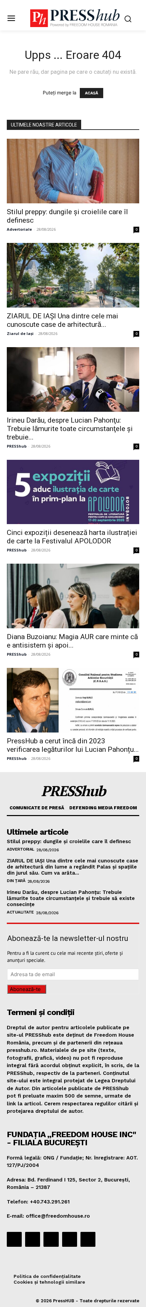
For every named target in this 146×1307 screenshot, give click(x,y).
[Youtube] (87, 1239)
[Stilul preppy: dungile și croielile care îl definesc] (73, 171)
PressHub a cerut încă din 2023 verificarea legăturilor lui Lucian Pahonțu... (73, 745)
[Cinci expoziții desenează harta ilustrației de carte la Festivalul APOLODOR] (73, 492)
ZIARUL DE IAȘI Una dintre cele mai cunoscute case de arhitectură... (62, 320)
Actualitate (20, 912)
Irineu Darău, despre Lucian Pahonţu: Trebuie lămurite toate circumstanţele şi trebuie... (70, 428)
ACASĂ (91, 93)
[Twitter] (69, 1239)
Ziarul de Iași (20, 333)
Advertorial (20, 849)
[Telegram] (50, 1239)
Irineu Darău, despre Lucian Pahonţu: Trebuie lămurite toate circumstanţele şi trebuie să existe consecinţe (71, 898)
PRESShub (16, 446)
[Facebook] (14, 1239)
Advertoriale (19, 229)
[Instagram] (32, 1239)
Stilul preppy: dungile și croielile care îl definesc (69, 841)
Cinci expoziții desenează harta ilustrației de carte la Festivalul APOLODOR (72, 536)
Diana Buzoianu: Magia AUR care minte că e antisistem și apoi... (72, 641)
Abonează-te (25, 989)
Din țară (16, 880)
